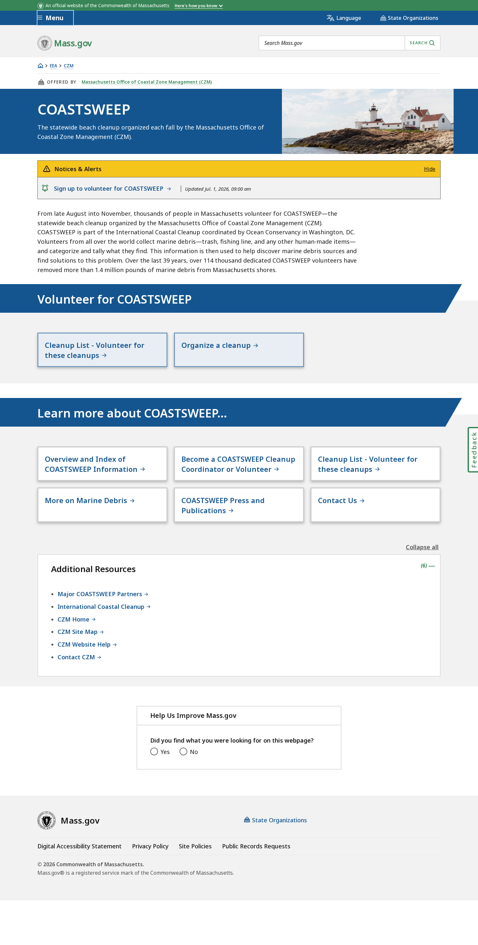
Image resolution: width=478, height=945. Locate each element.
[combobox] (350, 42)
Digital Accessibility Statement (79, 846)
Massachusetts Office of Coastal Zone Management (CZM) (147, 82)
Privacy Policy (150, 846)
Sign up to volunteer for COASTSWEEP (110, 188)
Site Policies (195, 846)
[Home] (40, 65)
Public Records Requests (256, 846)
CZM (68, 66)
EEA (53, 66)
